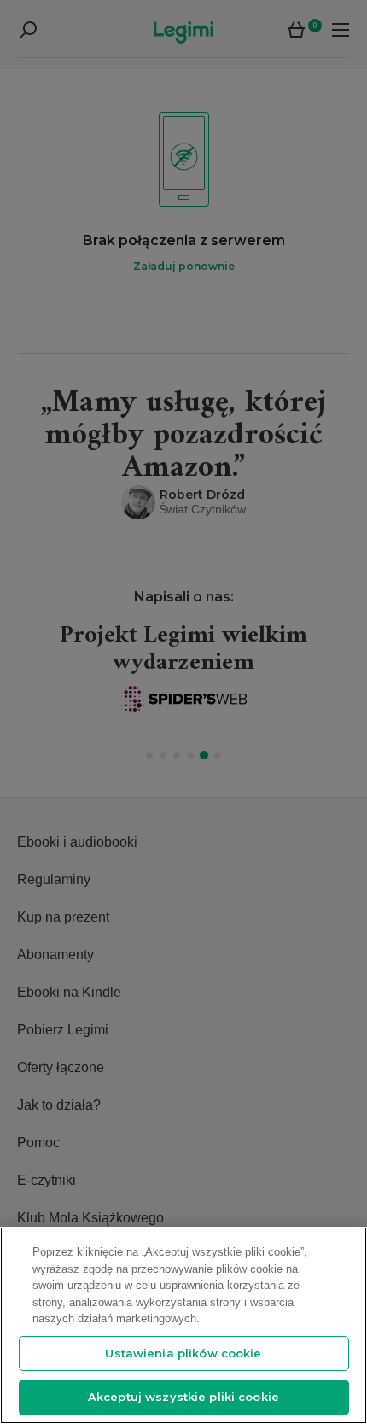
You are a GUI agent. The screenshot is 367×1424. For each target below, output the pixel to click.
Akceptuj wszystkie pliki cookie (183, 1396)
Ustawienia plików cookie (183, 1353)
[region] (183, 1325)
